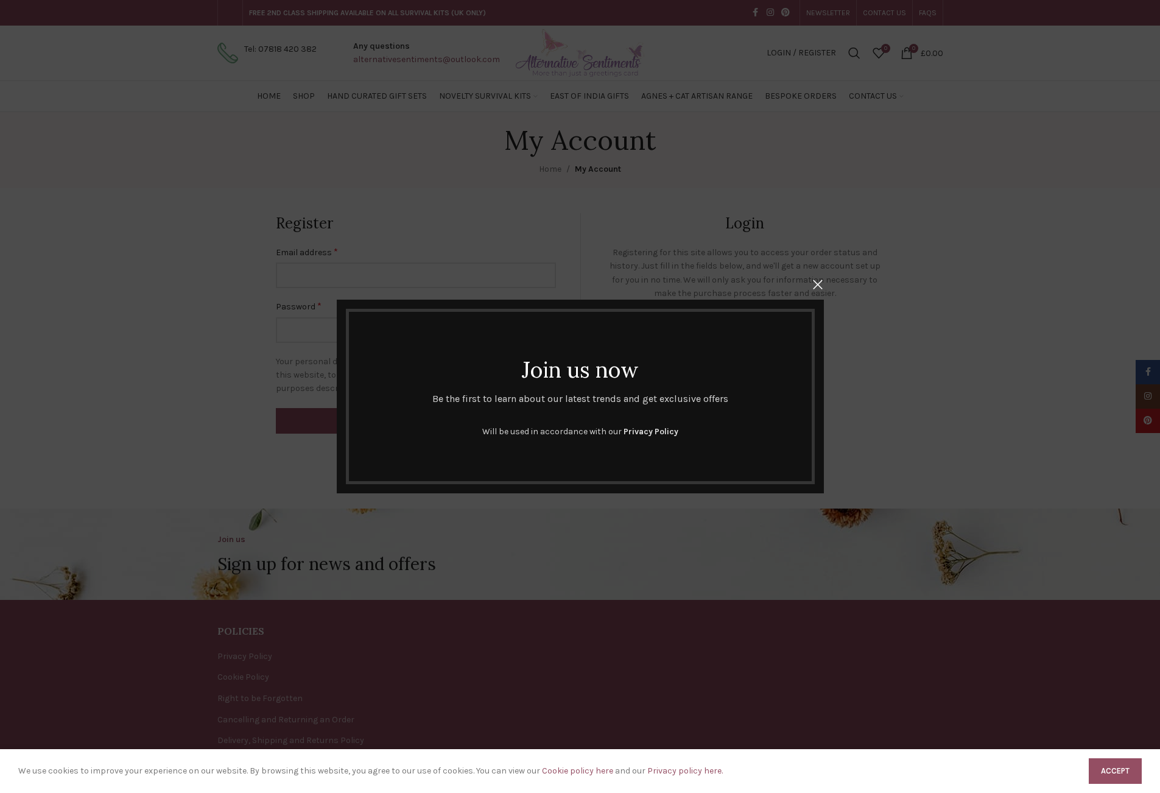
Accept (1115, 770)
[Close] (818, 284)
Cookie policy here (577, 771)
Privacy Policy (651, 431)
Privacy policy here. (685, 771)
